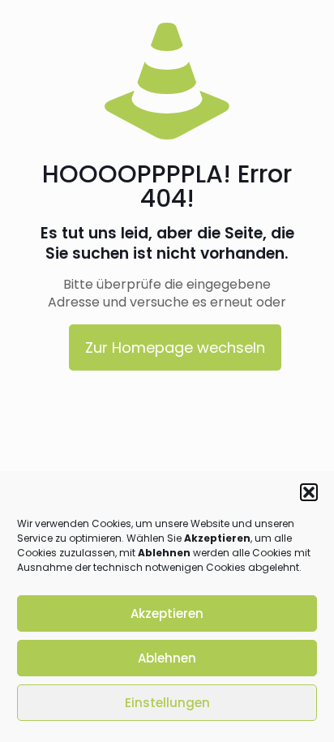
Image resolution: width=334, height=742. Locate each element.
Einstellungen (167, 702)
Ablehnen (167, 658)
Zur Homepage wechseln (175, 347)
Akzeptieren (167, 613)
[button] (309, 492)
